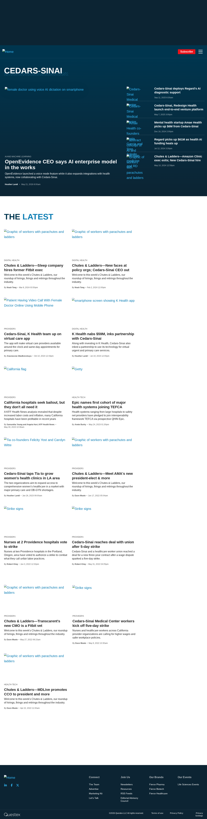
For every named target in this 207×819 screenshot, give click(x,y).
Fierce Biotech (156, 789)
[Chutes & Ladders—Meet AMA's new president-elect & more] (103, 442)
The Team (94, 784)
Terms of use (157, 813)
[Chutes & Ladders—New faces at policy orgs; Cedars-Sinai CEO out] (103, 234)
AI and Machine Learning (18, 156)
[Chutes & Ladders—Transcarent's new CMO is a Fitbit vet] (36, 590)
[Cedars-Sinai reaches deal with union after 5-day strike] (81, 508)
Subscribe (186, 51)
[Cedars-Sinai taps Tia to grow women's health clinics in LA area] (35, 442)
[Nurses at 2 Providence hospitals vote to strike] (13, 508)
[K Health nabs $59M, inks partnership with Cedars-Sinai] (103, 300)
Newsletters (127, 784)
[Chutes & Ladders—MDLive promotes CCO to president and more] (36, 658)
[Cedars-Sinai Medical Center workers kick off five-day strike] (82, 587)
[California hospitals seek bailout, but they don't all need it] (15, 369)
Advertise (93, 789)
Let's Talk (93, 798)
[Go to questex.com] (12, 814)
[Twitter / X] (18, 785)
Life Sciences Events (188, 784)
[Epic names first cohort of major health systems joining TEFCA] (77, 369)
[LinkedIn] (6, 785)
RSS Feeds (126, 793)
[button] (200, 52)
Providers (10, 329)
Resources (126, 789)
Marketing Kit (95, 793)
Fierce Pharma (156, 784)
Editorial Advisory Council (129, 799)
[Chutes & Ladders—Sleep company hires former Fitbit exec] (35, 234)
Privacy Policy (176, 813)
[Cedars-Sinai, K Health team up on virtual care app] (35, 303)
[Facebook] (12, 785)
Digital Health (11, 260)
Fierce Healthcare (158, 793)
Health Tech (78, 397)
